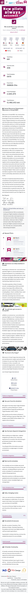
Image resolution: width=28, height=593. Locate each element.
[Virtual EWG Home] (16, 2)
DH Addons (24, 579)
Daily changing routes (14, 487)
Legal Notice (10, 578)
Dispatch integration (14, 425)
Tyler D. (17, 249)
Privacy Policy (17, 578)
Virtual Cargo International (12, 372)
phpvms (19, 579)
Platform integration (14, 395)
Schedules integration (14, 455)
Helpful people (14, 541)
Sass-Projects (13, 576)
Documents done (14, 515)
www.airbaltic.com (22, 590)
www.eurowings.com (11, 590)
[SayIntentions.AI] (24, 570)
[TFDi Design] (14, 570)
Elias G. (17, 238)
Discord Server (17, 562)
